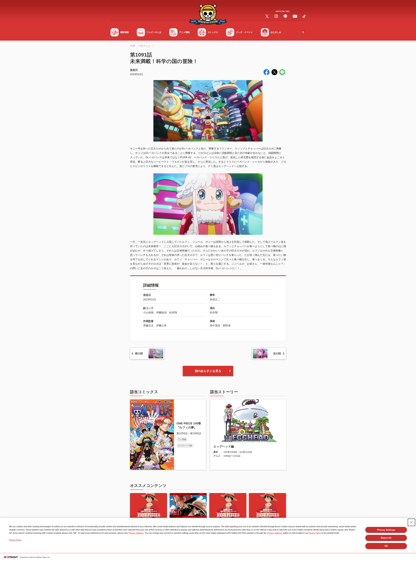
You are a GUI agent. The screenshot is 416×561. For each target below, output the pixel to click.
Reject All (386, 537)
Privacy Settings (386, 530)
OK (386, 546)
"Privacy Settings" (136, 533)
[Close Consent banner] (411, 522)
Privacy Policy (315, 533)
